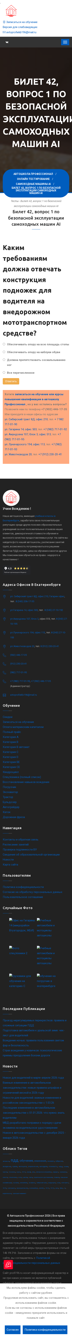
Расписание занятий (16, 844)
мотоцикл (23, 1166)
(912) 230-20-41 (18, 663)
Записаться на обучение (21, 22)
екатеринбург (33, 1188)
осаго (20, 1177)
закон (31, 1177)
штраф (29, 1172)
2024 (47, 1188)
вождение (7, 1166)
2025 (4, 1188)
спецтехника (13, 1177)
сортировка (63, 1172)
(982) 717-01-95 (18, 672)
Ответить (11, 381)
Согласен (13, 1329)
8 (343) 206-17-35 (25, 601)
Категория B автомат (16, 747)
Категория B (10, 742)
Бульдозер (10, 802)
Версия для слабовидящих (20, 27)
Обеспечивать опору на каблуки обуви (33, 352)
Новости (8, 859)
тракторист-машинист (19, 1193)
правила (56, 1177)
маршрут (55, 1172)
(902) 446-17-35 (18, 655)
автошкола (6, 1161)
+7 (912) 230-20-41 (50, 454)
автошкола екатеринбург (44, 1172)
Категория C (10, 752)
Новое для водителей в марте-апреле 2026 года (33, 1077)
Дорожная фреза (14, 817)
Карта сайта (10, 864)
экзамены (32, 1183)
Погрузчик (9, 787)
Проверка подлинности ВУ (20, 849)
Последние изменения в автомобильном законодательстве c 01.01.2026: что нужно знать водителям (34, 1112)
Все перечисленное (21, 372)
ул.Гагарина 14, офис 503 (24, 610)
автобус (41, 1188)
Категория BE (11, 762)
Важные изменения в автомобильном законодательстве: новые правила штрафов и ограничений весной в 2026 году (32, 1087)
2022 (24, 1172)
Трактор (8, 797)
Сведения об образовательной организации (31, 854)
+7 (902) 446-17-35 (41, 681)
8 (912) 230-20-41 (49, 646)
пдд (14, 1160)
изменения (40, 1161)
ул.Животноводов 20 (22, 646)
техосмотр (12, 1172)
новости (5, 1177)
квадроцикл (52, 1183)
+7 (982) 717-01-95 (20, 681)
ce (65, 1188)
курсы (19, 1172)
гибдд (61, 1166)
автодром (43, 1166)
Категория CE (11, 767)
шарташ (25, 1177)
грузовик (16, 1183)
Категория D (10, 757)
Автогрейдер (11, 807)
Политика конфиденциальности (23, 887)
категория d (11, 1188)
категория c (65, 1183)
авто (33, 1172)
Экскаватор (10, 792)
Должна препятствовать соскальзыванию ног (36, 362)
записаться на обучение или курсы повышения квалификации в (34, 399)
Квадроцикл (11, 772)
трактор (5, 1172)
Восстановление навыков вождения (26, 782)
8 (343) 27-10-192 (53, 610)
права (14, 1166)
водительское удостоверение (43, 1177)
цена (56, 1188)
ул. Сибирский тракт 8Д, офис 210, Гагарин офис (37, 596)
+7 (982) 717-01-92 (55, 429)
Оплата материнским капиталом (23, 727)
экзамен (50, 1161)
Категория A (10, 737)
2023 (52, 1188)
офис (61, 1188)
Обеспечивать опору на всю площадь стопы (38, 344)
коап (58, 1183)
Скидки (7, 717)
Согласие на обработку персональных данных (32, 892)
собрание (59, 1161)
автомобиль (24, 1183)
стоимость (53, 1166)
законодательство (22, 1188)
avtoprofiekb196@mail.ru (21, 32)
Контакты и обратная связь (20, 839)
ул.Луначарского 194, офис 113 (27, 632)
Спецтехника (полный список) (22, 777)
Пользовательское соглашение (23, 897)
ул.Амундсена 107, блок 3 (24, 618)
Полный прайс (12, 732)
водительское (7, 1193)
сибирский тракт (42, 1183)
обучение (26, 1160)
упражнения (33, 1166)
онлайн (66, 1166)
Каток (7, 812)
